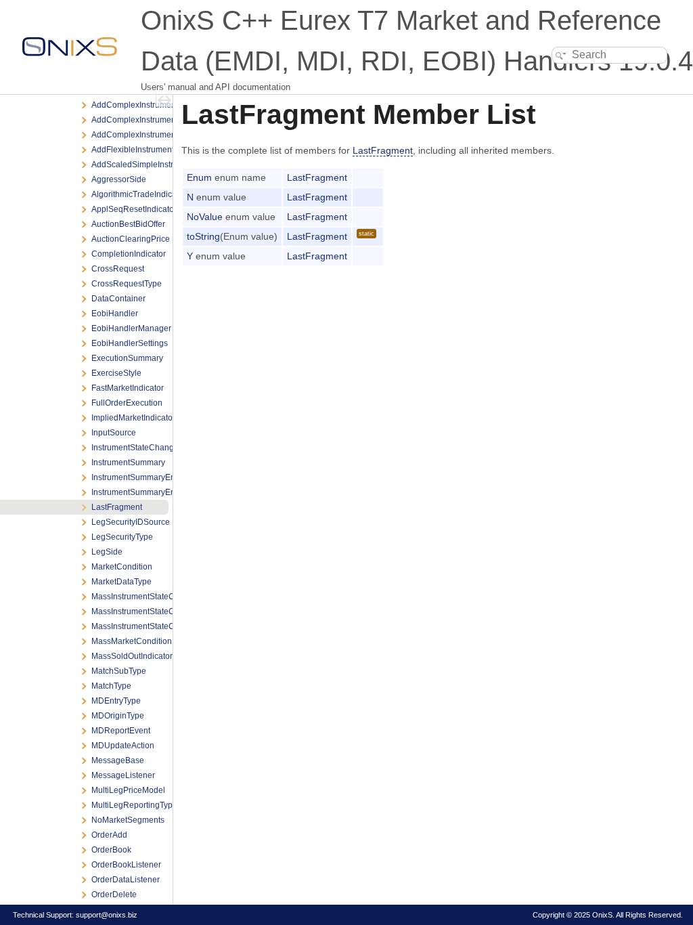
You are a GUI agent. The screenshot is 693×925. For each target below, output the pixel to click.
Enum (199, 177)
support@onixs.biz (106, 915)
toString (203, 236)
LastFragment (383, 150)
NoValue (205, 216)
